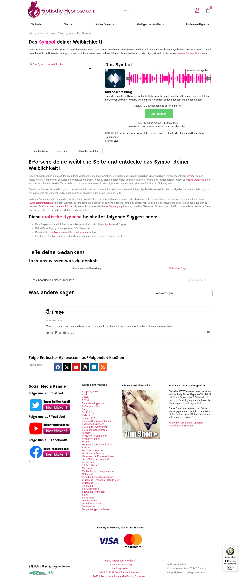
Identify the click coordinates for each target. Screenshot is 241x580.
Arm (189, 279)
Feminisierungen (47, 33)
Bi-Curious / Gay (91, 406)
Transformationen (91, 503)
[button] (90, 68)
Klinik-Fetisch (89, 465)
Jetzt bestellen (158, 114)
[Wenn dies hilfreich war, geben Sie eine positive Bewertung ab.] (47, 333)
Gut (202, 279)
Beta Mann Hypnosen (93, 403)
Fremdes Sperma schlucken (97, 444)
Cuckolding (88, 412)
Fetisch (169, 133)
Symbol (191, 176)
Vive (116, 140)
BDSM (85, 400)
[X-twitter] (67, 367)
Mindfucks (87, 468)
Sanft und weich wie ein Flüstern (56, 206)
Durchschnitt (198, 279)
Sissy (85, 494)
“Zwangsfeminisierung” (41, 202)
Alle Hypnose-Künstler (148, 24)
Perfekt (206, 279)
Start (32, 33)
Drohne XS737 (89, 418)
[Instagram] (85, 367)
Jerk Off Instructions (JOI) (96, 459)
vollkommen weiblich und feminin (69, 232)
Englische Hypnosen (93, 424)
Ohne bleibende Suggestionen (98, 477)
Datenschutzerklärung (120, 564)
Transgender (67, 33)
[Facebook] (58, 367)
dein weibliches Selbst (189, 53)
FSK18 (85, 447)
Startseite (36, 24)
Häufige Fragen (102, 24)
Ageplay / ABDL (90, 391)
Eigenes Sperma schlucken (96, 421)
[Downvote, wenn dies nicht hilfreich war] (56, 333)
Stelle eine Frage (178, 268)
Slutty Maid (88, 497)
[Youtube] (76, 367)
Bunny (85, 409)
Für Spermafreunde (92, 450)
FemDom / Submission (94, 435)
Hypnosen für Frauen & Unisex (98, 456)
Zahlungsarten (120, 568)
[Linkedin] (94, 367)
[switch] (230, 568)
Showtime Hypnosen (93, 491)
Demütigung (115, 206)
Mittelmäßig (193, 279)
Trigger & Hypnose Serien (96, 509)
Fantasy (86, 432)
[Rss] (103, 367)
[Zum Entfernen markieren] (208, 333)
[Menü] (236, 548)
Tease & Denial (90, 500)
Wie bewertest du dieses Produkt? (53, 280)
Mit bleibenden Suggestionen (190, 133)
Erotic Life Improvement (132, 133)
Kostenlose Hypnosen (198, 24)
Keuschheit (88, 462)
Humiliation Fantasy (93, 453)
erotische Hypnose (62, 217)
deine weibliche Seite (199, 179)
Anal (84, 394)
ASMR (85, 397)
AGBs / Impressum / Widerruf (120, 560)
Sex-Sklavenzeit (90, 488)
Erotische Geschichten (94, 429)
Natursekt (87, 474)
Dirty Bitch (87, 415)
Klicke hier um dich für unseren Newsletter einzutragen (186, 424)
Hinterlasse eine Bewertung (86, 268)
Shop (66, 24)
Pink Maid (87, 485)
